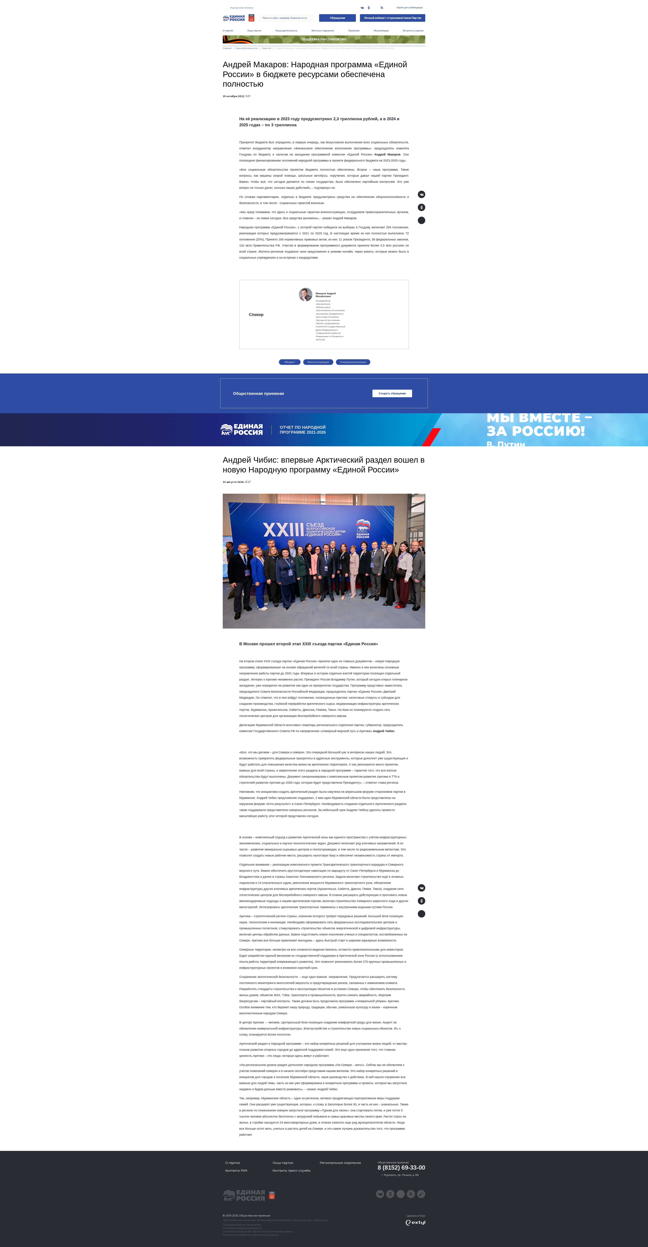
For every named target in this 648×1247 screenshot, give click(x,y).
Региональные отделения (340, 1163)
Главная (227, 48)
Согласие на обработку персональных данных (251, 1235)
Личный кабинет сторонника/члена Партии (392, 18)
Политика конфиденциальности (242, 1228)
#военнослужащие (318, 362)
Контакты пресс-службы (292, 1170)
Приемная (354, 30)
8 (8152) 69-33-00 (401, 1167)
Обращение (337, 18)
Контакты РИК (236, 1170)
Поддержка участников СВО (324, 39)
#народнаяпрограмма (353, 362)
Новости (266, 48)
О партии (228, 30)
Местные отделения (323, 30)
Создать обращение (392, 393)
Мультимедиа (381, 30)
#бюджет (290, 362)
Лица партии (254, 30)
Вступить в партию (413, 30)
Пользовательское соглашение (242, 1224)
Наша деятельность (286, 30)
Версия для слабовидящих (409, 7)
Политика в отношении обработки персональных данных (258, 1231)
